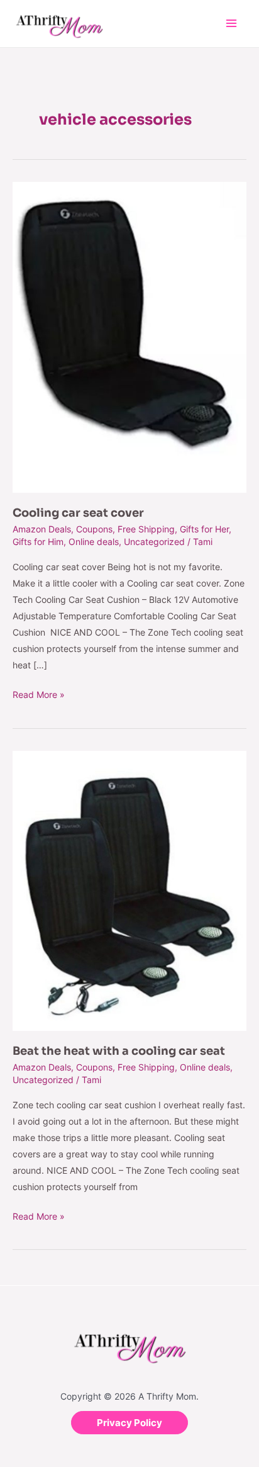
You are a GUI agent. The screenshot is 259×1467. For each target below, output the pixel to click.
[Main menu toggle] (231, 24)
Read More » (39, 693)
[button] (129, 1422)
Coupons (94, 529)
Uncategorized (154, 541)
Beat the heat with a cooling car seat (119, 1051)
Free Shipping (146, 529)
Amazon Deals (42, 529)
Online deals (94, 541)
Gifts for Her (204, 529)
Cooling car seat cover (78, 513)
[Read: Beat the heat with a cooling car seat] (129, 889)
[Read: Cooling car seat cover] (129, 336)
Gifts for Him (38, 541)
